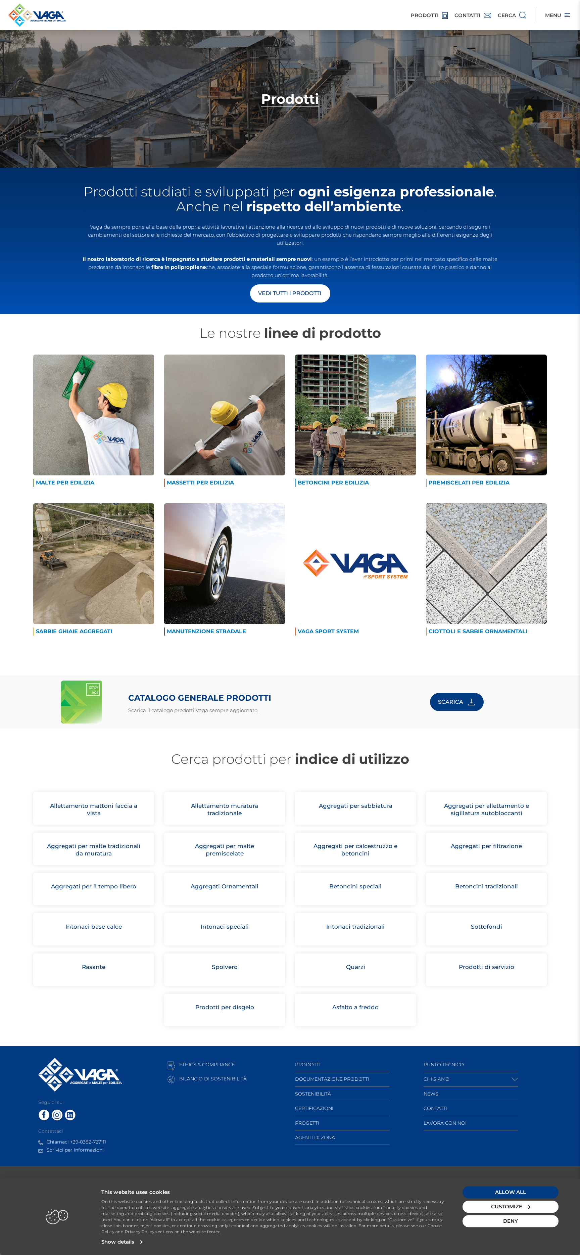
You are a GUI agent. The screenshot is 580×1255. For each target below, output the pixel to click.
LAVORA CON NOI (445, 1123)
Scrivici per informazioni (75, 1150)
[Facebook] (44, 1114)
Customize (506, 1206)
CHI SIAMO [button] (436, 1079)
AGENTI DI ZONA (315, 1137)
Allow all (510, 1192)
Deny (510, 1221)
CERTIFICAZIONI (314, 1108)
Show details (117, 1242)
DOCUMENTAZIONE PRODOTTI (332, 1079)
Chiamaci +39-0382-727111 (76, 1142)
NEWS (431, 1094)
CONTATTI (435, 1108)
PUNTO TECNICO (444, 1065)
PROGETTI (307, 1123)
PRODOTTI (308, 1065)
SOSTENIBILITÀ (313, 1094)
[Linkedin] (70, 1114)
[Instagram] (57, 1114)
